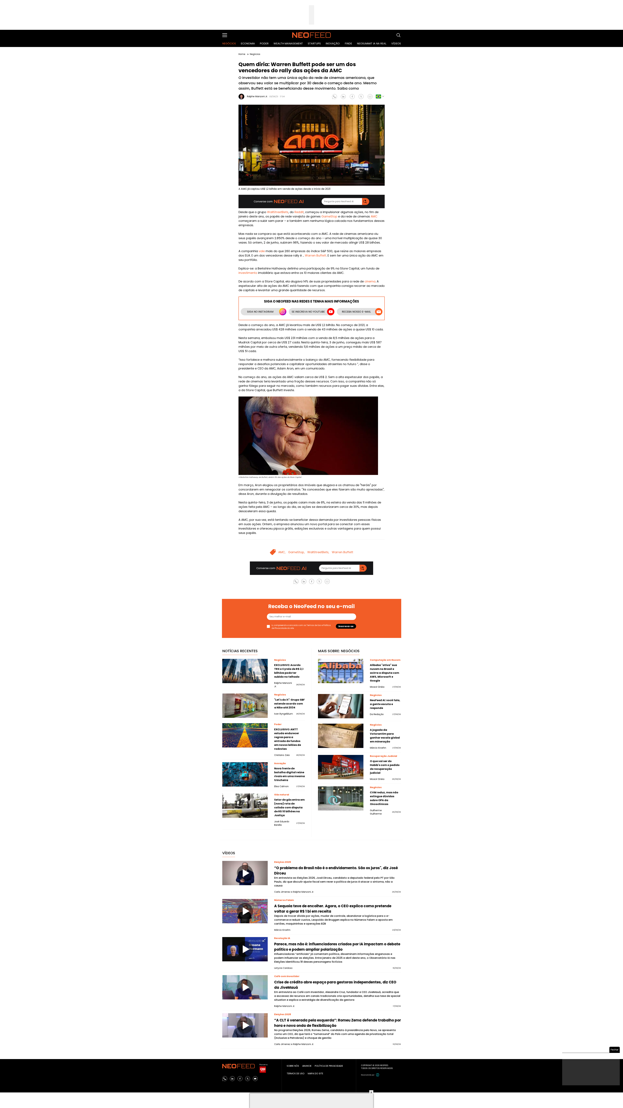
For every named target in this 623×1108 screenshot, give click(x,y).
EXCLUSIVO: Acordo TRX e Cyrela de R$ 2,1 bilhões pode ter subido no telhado (288, 671)
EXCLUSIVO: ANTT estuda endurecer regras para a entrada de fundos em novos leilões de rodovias (287, 739)
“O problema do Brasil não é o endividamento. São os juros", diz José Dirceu (336, 870)
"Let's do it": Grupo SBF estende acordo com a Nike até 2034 (289, 703)
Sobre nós (293, 1065)
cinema (370, 281)
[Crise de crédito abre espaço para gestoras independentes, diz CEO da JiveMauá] (245, 987)
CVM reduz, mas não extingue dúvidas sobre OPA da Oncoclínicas (384, 798)
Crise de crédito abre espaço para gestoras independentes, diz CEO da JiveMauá (335, 985)
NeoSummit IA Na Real (371, 43)
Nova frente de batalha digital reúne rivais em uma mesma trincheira (289, 774)
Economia (248, 43)
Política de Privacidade (329, 1065)
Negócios (229, 43)
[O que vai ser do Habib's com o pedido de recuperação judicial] (340, 767)
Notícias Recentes (240, 650)
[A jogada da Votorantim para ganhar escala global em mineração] (340, 736)
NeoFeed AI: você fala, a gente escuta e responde (385, 704)
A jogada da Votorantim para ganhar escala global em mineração (385, 735)
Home (242, 54)
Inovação (333, 43)
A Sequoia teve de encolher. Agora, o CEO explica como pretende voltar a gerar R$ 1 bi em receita (332, 909)
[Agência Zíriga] (377, 1075)
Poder (264, 43)
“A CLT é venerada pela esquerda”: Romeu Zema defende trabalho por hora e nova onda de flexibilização (337, 1023)
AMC (374, 216)
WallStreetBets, (318, 552)
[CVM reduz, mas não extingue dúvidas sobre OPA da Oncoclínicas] (340, 798)
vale (262, 251)
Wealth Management (288, 43)
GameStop (329, 216)
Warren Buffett (315, 255)
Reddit (299, 212)
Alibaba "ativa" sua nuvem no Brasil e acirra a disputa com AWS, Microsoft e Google (384, 672)
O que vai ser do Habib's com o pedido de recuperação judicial (385, 767)
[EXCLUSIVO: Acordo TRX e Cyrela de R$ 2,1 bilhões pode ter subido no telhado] (245, 671)
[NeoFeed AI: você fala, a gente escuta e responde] (340, 706)
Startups (314, 43)
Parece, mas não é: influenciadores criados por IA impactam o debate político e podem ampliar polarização (337, 947)
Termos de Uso (313, 625)
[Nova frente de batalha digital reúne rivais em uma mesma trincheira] (245, 774)
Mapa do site (315, 1073)
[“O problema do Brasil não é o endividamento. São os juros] (245, 873)
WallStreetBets (277, 212)
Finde (348, 43)
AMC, (282, 552)
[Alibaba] (340, 671)
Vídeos (396, 43)
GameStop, (296, 552)
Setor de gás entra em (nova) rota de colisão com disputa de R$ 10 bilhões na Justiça (289, 807)
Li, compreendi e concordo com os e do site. (301, 627)
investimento (247, 273)
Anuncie (307, 1065)
